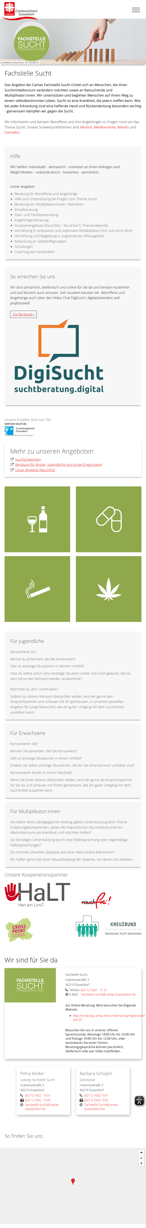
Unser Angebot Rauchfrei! (35, 470)
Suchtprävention (28, 459)
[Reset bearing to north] (141, 1163)
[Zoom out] (141, 1158)
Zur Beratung (22, 314)
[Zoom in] (141, 1152)
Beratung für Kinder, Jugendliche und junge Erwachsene (58, 464)
